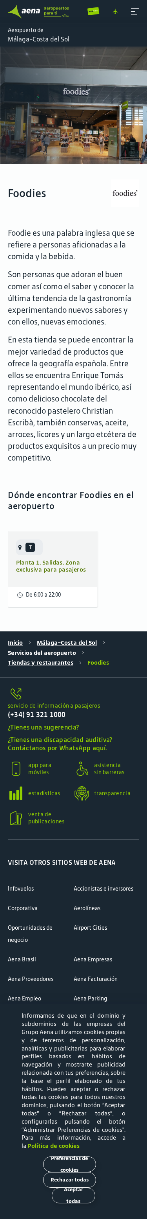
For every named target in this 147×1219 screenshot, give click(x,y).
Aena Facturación (96, 978)
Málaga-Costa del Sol (67, 642)
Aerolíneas (87, 908)
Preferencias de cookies (69, 1164)
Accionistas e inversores (103, 888)
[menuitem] (73, 105)
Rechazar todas (70, 1179)
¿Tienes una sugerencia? (43, 727)
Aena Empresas (93, 959)
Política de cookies (53, 1145)
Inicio (15, 642)
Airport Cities (90, 927)
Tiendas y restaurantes (40, 662)
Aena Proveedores (30, 978)
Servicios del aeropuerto (42, 652)
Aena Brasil (22, 959)
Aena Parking (90, 998)
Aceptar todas (73, 1195)
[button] (135, 11)
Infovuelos (21, 888)
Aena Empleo (24, 998)
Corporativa (23, 908)
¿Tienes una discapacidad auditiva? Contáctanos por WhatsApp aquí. (60, 744)
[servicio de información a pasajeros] (73, 694)
